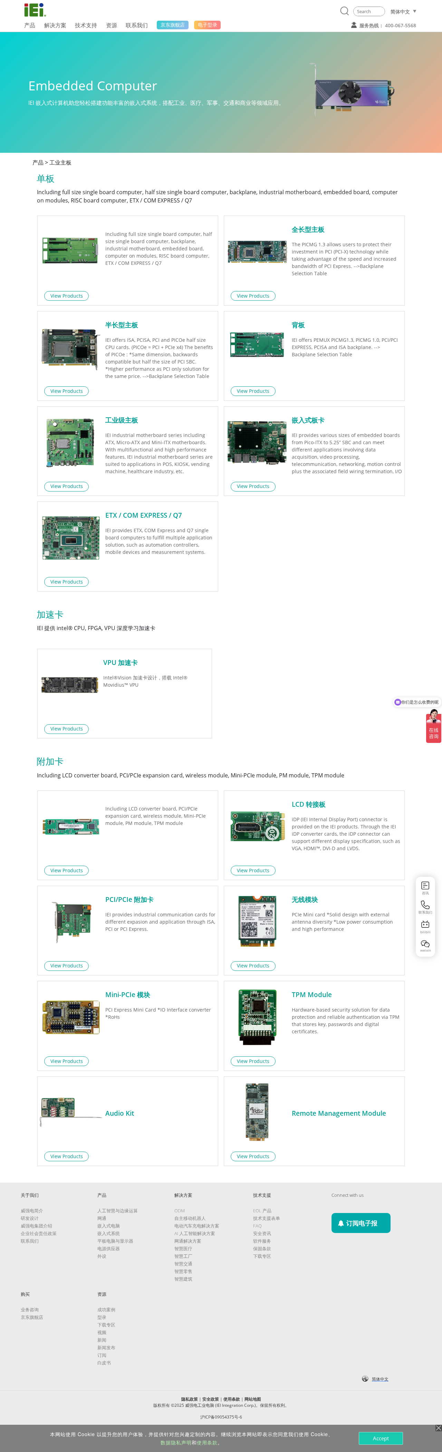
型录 (101, 1317)
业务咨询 (30, 1309)
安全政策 (210, 1399)
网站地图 (252, 1399)
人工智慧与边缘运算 (117, 1210)
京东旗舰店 (32, 1317)
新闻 (101, 1340)
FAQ (257, 1226)
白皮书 (104, 1363)
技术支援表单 (266, 1218)
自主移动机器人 (190, 1218)
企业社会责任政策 (39, 1233)
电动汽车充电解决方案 (196, 1226)
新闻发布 (106, 1347)
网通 (101, 1218)
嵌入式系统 (108, 1233)
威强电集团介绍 (36, 1226)
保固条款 (262, 1248)
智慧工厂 (183, 1256)
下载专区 (262, 1256)
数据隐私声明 (176, 1442)
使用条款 (231, 1399)
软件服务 (262, 1241)
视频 (101, 1332)
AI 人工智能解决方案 (194, 1233)
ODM (179, 1210)
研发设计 (30, 1218)
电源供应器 (108, 1248)
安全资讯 (262, 1233)
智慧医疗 (183, 1248)
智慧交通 (183, 1264)
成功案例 (106, 1309)
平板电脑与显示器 (115, 1241)
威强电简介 (32, 1210)
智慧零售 (183, 1271)
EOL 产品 (262, 1210)
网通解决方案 (187, 1241)
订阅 (101, 1355)
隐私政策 (189, 1399)
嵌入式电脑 (108, 1226)
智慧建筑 (183, 1279)
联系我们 (30, 1241)
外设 (101, 1256)
